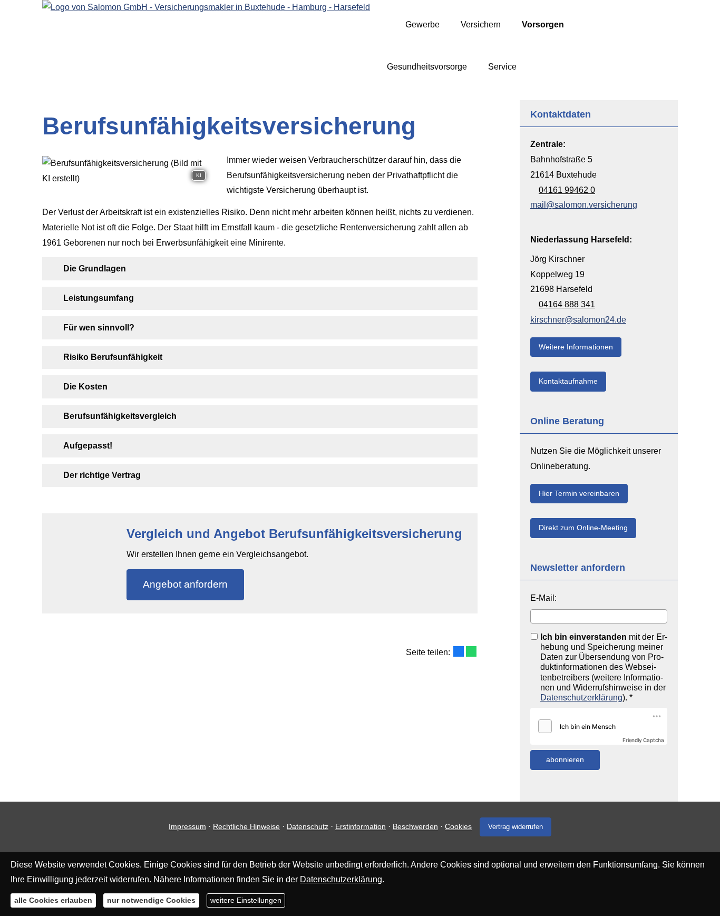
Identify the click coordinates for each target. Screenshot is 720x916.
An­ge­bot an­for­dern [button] (185, 584)
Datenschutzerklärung (581, 697)
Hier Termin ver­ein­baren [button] (579, 493)
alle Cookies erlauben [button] (53, 900)
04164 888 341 (567, 304)
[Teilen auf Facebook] (458, 651)
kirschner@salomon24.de (578, 319)
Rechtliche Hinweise (246, 826)
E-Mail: (543, 597)
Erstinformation (360, 826)
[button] (94, 268)
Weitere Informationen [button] (576, 347)
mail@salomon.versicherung (583, 204)
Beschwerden (415, 826)
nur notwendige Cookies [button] (151, 900)
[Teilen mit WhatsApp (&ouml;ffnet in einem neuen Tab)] (471, 651)
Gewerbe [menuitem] (422, 24)
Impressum (187, 826)
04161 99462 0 (567, 190)
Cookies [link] (458, 826)
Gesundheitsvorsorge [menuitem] (427, 66)
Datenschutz (307, 826)
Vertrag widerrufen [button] (515, 827)
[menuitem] (390, 24)
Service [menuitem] (502, 66)
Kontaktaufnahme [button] (568, 381)
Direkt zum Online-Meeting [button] (583, 527)
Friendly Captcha (643, 740)
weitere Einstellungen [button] (245, 900)
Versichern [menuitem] (481, 24)
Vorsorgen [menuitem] (543, 24)
